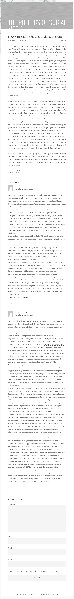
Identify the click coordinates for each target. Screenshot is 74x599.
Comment (12, 504)
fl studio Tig (18, 187)
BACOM (17, 172)
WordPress (51, 594)
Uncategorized (19, 170)
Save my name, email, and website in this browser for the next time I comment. (36, 571)
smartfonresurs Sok (21, 313)
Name (10, 536)
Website (11, 559)
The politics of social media (37, 25)
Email (10, 548)
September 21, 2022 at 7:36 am (24, 189)
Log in (56, 594)
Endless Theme (30, 594)
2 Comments (62, 40)
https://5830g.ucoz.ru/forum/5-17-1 (19, 297)
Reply (10, 303)
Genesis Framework (41, 594)
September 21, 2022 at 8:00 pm (24, 315)
